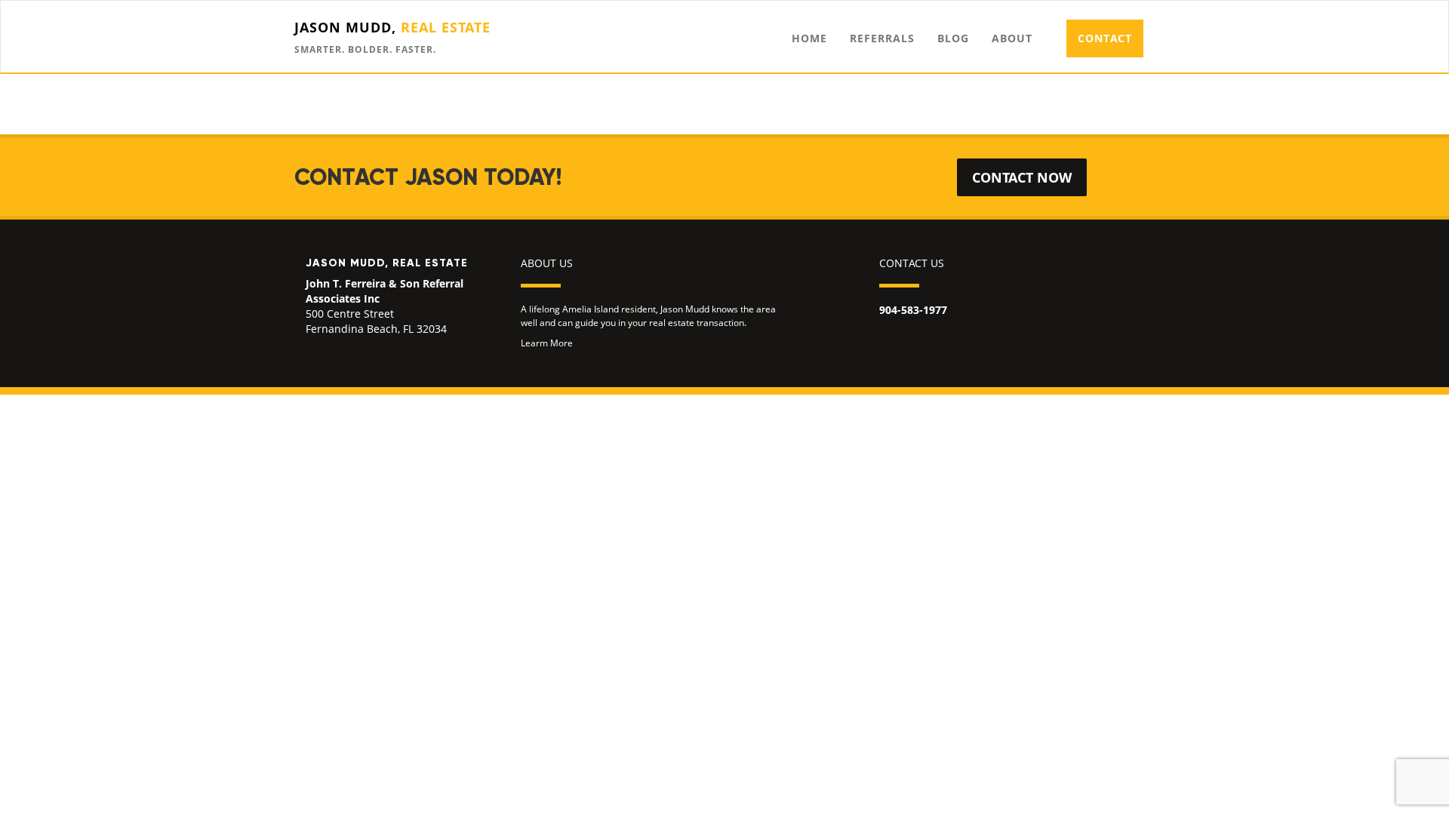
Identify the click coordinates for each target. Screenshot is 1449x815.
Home (809, 38)
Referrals (882, 38)
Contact (1105, 38)
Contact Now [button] (1022, 177)
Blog (953, 38)
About (1012, 38)
